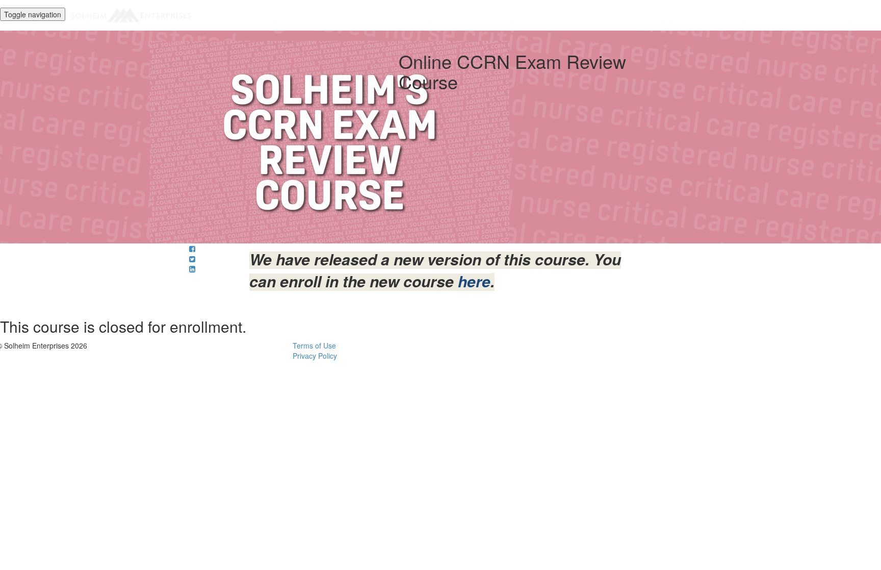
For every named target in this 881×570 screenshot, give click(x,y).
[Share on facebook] (192, 248)
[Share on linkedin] (192, 269)
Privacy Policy (315, 356)
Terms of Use (314, 345)
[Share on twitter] (192, 259)
